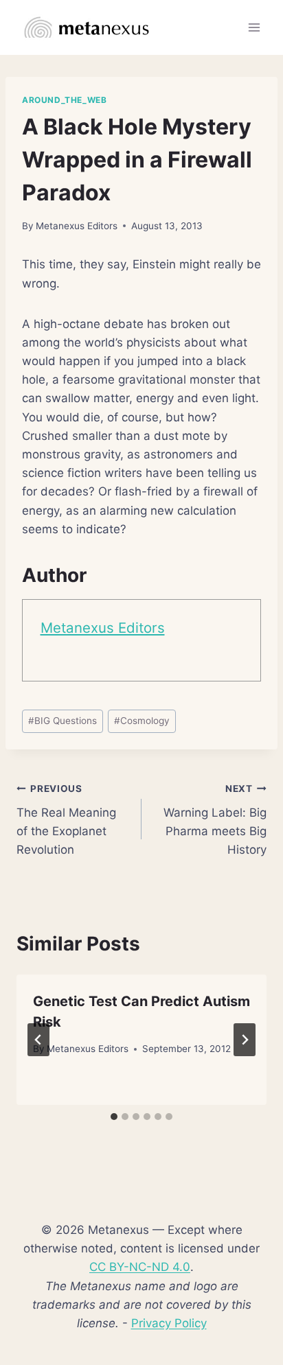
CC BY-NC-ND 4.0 (139, 1267)
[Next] (245, 1039)
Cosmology (142, 720)
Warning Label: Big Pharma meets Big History (215, 819)
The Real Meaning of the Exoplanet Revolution (66, 819)
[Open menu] (254, 27)
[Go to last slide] (38, 1039)
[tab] (114, 1116)
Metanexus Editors (76, 225)
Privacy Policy (169, 1323)
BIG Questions (62, 720)
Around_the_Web (64, 100)
